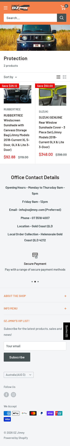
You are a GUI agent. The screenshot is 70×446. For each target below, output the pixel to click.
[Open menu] (5, 7)
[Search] (61, 18)
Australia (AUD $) (15, 374)
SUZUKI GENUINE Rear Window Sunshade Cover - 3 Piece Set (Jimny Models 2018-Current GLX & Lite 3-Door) (52, 132)
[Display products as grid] (58, 77)
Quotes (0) (66, 331)
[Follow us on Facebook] (6, 394)
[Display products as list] (64, 77)
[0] (63, 7)
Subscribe (17, 357)
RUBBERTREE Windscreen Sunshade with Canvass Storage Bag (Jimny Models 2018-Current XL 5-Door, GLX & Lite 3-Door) (16, 132)
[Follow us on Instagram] (13, 394)
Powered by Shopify (16, 437)
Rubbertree (12, 109)
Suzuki (43, 111)
